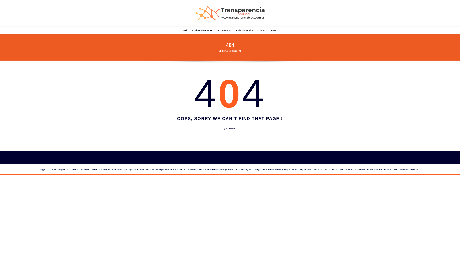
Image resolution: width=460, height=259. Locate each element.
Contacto (273, 30)
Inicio (185, 30)
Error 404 (236, 51)
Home (225, 51)
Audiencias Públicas (245, 30)
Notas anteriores (223, 30)
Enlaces (261, 30)
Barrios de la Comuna (202, 30)
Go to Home (231, 128)
